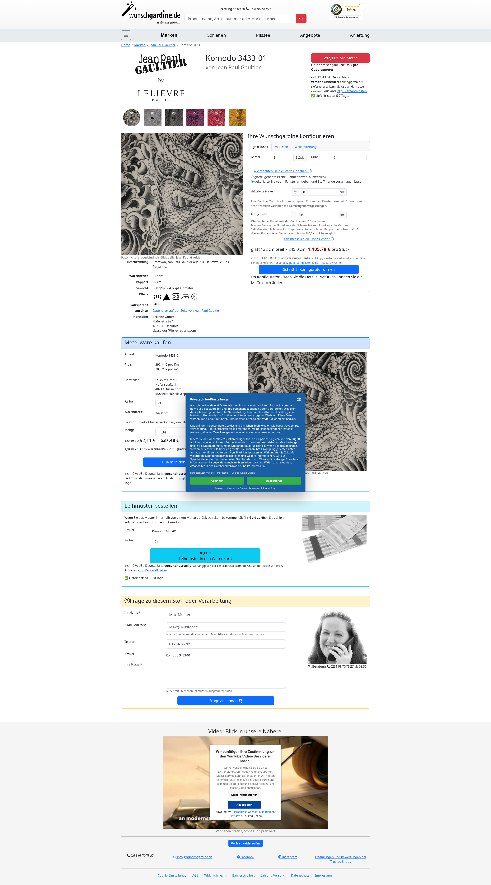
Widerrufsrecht (215, 875)
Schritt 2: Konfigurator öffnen (309, 269)
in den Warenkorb (183, 462)
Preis (128, 364)
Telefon (129, 642)
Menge (129, 430)
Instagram (289, 857)
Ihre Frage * (133, 664)
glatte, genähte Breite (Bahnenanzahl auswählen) (290, 177)
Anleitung (360, 35)
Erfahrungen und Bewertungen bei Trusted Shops (340, 859)
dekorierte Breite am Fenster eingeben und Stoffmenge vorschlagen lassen (308, 181)
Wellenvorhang (306, 147)
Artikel (129, 354)
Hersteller (131, 380)
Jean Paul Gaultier (162, 45)
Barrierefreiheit (243, 875)
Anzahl (255, 157)
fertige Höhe (259, 214)
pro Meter (340, 57)
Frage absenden (224, 700)
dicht (157, 304)
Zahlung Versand (272, 875)
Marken (169, 35)
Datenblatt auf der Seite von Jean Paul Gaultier (186, 310)
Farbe (314, 157)
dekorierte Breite (262, 191)
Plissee (263, 35)
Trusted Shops (252, 815)
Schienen (216, 35)
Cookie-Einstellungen (173, 875)
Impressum (323, 875)
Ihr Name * (132, 612)
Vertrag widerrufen (245, 843)
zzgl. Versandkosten (352, 91)
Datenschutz (300, 875)
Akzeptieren (244, 804)
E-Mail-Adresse (135, 625)
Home (125, 45)
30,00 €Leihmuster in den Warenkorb (205, 555)
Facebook (247, 857)
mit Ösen (281, 147)
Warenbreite (133, 412)
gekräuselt (260, 147)
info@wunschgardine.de (194, 857)
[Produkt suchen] (301, 18)
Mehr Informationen (244, 794)
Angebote (310, 35)
